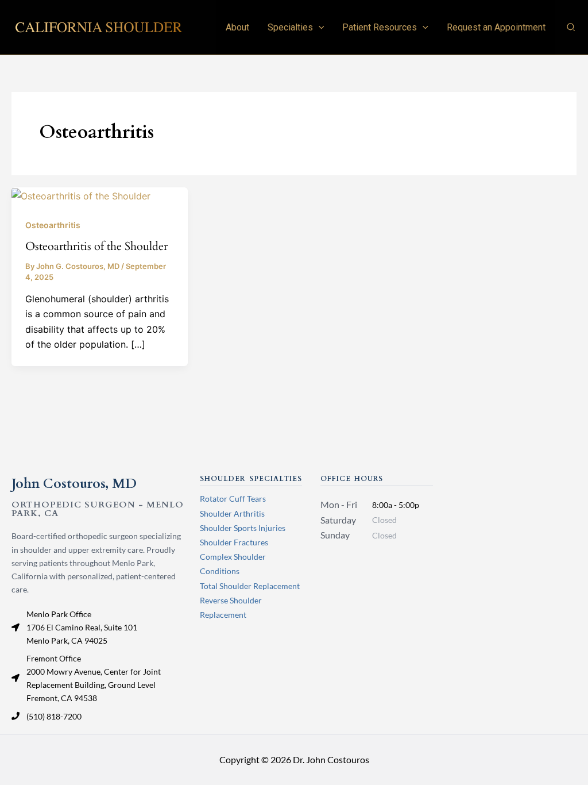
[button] (318, 27)
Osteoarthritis (52, 225)
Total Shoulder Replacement (250, 586)
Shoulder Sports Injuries (242, 528)
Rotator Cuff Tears (233, 498)
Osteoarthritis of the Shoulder (96, 246)
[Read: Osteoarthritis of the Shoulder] (80, 195)
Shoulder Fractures (234, 542)
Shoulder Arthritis (232, 513)
